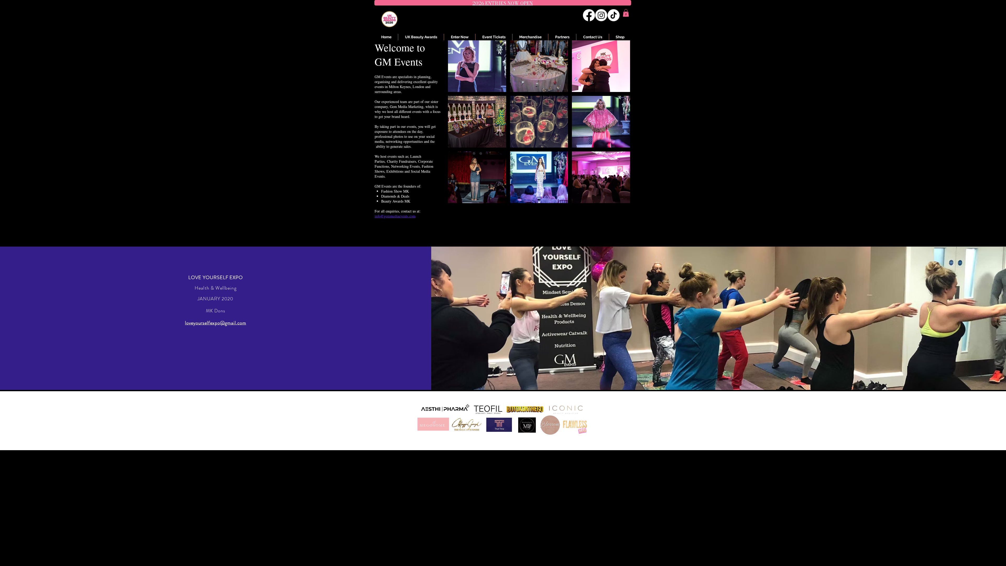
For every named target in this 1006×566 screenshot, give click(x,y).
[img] (477, 66)
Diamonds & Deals (395, 196)
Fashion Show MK (395, 191)
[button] (626, 13)
